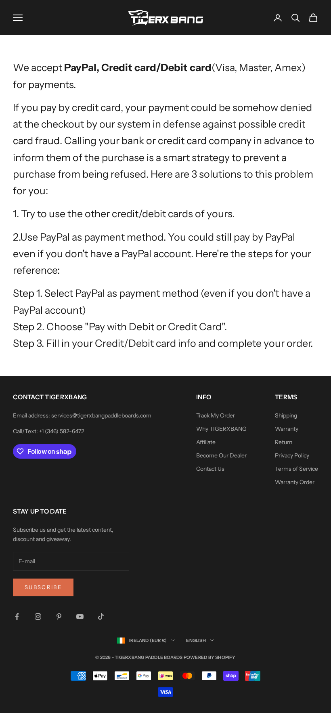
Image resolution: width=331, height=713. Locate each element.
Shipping (286, 415)
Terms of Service (296, 468)
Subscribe (43, 587)
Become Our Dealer (221, 455)
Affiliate (206, 442)
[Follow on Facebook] (17, 616)
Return (283, 442)
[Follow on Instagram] (38, 616)
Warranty (286, 428)
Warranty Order (294, 482)
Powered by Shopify (210, 657)
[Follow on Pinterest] (59, 616)
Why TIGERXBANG (221, 428)
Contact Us (210, 468)
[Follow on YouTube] (80, 616)
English (196, 640)
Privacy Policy (292, 455)
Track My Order (215, 415)
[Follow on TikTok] (101, 616)
